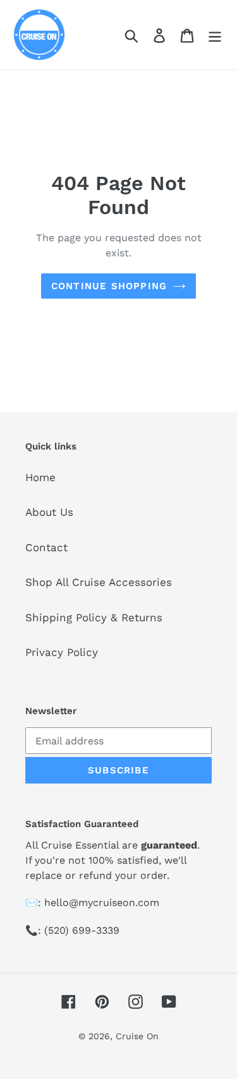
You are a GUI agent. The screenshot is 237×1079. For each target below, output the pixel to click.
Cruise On (137, 1036)
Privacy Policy (61, 652)
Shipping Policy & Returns (93, 617)
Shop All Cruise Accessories (98, 582)
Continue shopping (109, 286)
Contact (46, 547)
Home (40, 477)
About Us (49, 512)
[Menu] (215, 34)
